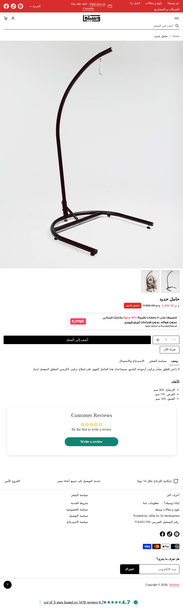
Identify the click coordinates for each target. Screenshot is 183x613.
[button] (6, 18)
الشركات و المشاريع (166, 9)
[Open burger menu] (176, 18)
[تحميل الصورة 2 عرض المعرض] (150, 281)
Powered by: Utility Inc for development (156, 516)
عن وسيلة (173, 3)
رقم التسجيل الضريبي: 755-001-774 (157, 522)
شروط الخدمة (79, 503)
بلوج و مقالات (154, 3)
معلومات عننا (151, 503)
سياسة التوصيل (78, 516)
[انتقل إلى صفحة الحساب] (13, 18)
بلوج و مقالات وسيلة (167, 510)
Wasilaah (174, 585)
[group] (174, 361)
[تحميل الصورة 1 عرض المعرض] (170, 281)
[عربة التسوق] (6, 18)
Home (176, 36)
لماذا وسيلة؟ (171, 503)
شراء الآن (170, 349)
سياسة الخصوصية (77, 510)
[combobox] (91, 25)
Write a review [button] (91, 442)
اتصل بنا (135, 3)
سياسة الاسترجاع (77, 522)
